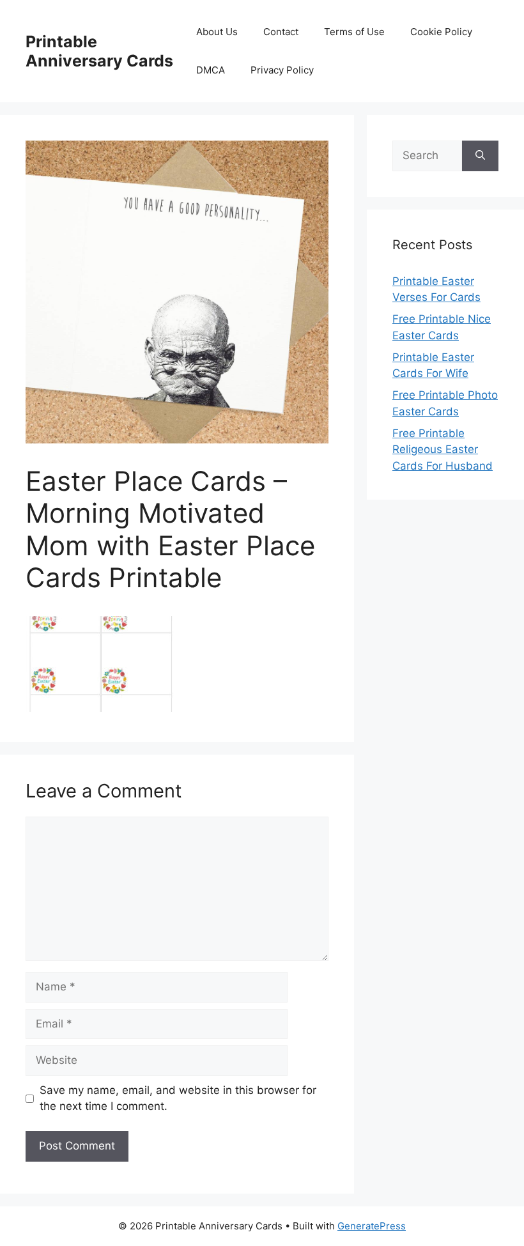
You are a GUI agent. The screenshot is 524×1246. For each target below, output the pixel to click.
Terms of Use (354, 32)
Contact (280, 32)
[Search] (480, 156)
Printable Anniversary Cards (99, 51)
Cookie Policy (441, 32)
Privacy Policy (282, 70)
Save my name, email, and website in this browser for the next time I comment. (178, 1098)
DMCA (210, 70)
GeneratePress (371, 1226)
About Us (217, 32)
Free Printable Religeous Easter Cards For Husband (442, 449)
